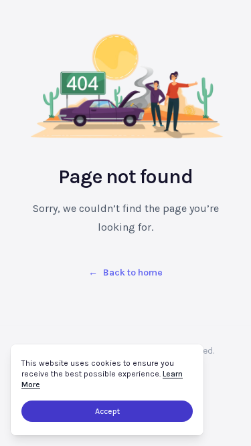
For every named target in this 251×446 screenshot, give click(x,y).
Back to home (125, 272)
